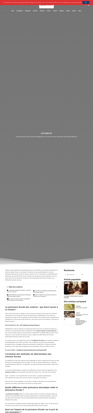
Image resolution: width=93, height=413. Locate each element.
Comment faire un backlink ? (81, 307)
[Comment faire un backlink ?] (69, 307)
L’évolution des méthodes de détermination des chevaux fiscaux (44, 291)
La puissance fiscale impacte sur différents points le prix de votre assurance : (18, 299)
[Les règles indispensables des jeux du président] (76, 288)
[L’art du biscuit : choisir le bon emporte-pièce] (69, 314)
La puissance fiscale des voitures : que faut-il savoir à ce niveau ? (19, 291)
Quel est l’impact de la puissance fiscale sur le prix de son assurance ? (45, 295)
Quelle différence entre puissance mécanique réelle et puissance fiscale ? (19, 295)
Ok (85, 2)
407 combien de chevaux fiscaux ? (30, 325)
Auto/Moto (46, 133)
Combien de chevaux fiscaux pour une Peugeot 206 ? (31, 350)
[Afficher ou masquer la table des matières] (40, 287)
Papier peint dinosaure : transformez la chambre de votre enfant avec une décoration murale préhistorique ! (81, 322)
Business (78, 306)
